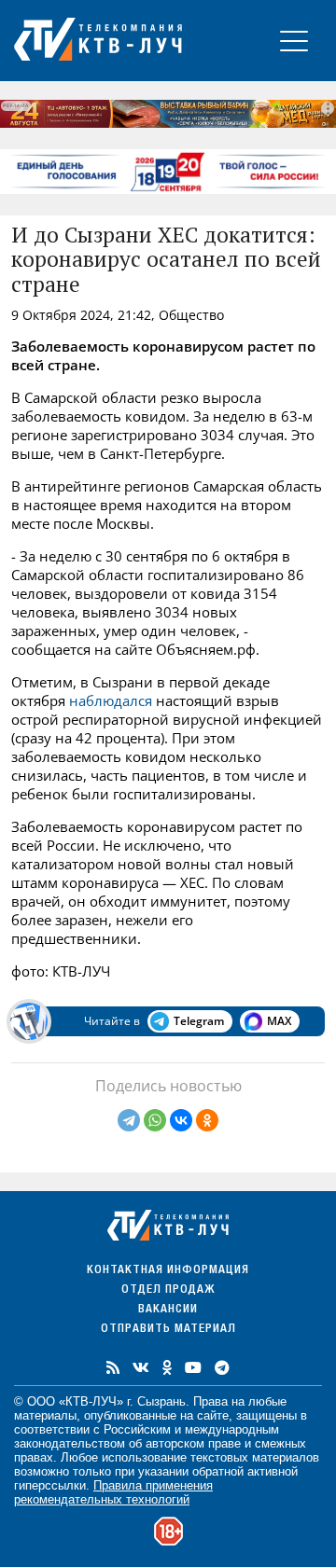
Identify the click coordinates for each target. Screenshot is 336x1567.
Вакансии (168, 1310)
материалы (45, 1415)
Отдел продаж (168, 1290)
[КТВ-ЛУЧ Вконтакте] (141, 1367)
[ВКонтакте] (181, 1120)
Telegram (199, 1021)
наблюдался (110, 700)
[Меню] (294, 40)
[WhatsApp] (155, 1120)
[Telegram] (129, 1120)
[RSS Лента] (112, 1367)
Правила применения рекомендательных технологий (113, 1492)
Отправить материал (168, 1330)
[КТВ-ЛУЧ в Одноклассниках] (167, 1367)
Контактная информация (168, 1271)
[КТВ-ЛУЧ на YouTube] (193, 1367)
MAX (279, 1021)
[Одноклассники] (207, 1120)
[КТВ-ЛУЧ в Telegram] (222, 1367)
